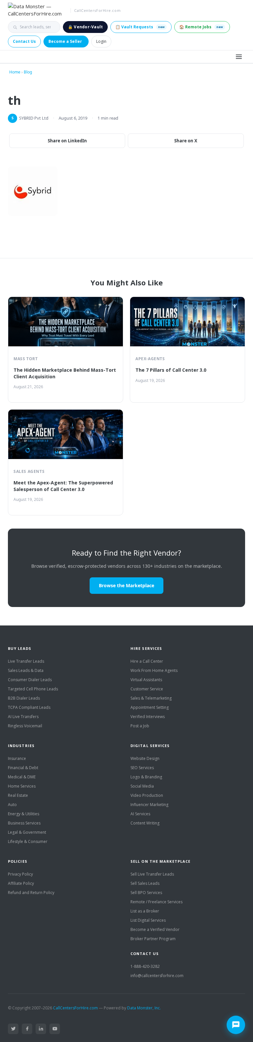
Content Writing (144, 823)
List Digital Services (148, 920)
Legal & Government (27, 832)
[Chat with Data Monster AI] (236, 1025)
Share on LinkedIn (67, 141)
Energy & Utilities (23, 814)
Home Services (22, 786)
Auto (12, 804)
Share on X (185, 141)
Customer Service (146, 689)
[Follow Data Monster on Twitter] (13, 1029)
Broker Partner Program (153, 938)
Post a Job (139, 726)
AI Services (140, 814)
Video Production (146, 795)
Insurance (17, 758)
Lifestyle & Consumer (27, 841)
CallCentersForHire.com (75, 1008)
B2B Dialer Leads (24, 698)
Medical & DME (22, 777)
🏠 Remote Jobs (201, 27)
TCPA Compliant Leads (29, 707)
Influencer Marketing (149, 804)
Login (101, 41)
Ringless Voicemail (25, 726)
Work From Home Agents (154, 670)
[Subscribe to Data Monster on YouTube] (54, 1029)
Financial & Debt (23, 767)
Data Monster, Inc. (144, 1008)
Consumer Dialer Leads (30, 679)
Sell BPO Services (146, 892)
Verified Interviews (147, 716)
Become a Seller (65, 41)
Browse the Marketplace (126, 585)
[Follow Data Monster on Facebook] (27, 1029)
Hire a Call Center (146, 661)
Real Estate (18, 795)
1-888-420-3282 (145, 966)
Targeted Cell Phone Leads (33, 689)
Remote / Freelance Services (156, 902)
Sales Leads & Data (25, 670)
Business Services (24, 823)
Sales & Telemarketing (151, 698)
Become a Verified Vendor (155, 929)
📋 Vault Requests (140, 27)
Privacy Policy (20, 874)
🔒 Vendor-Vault (85, 27)
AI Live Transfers (23, 716)
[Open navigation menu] (239, 56)
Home (14, 72)
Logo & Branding (146, 777)
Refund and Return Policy (31, 892)
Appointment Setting (149, 707)
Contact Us (24, 41)
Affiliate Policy (21, 883)
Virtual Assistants (146, 679)
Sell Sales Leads (144, 883)
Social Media (142, 786)
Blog (28, 72)
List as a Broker (144, 911)
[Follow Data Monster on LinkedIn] (41, 1029)
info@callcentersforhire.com (156, 975)
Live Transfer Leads (26, 661)
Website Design (144, 758)
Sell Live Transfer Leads (152, 874)
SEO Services (142, 767)
